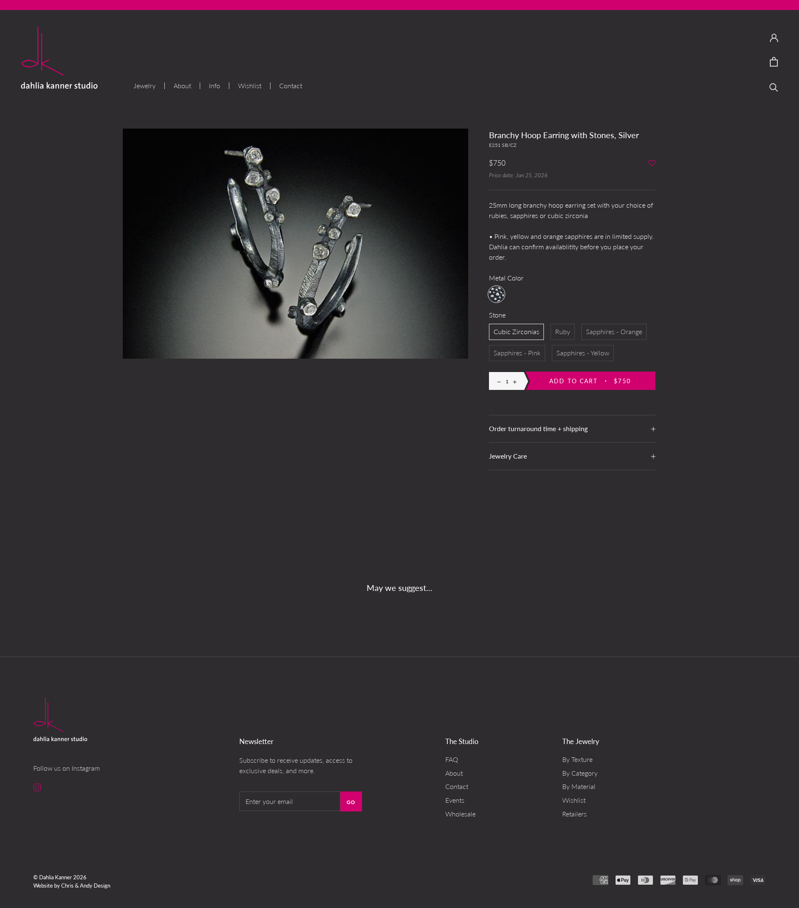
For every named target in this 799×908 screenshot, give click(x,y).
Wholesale (460, 814)
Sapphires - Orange (614, 331)
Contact (290, 85)
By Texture (577, 759)
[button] (651, 164)
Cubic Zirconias (516, 331)
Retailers (574, 814)
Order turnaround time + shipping (538, 428)
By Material (579, 786)
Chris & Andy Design (85, 885)
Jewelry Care (508, 456)
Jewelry (145, 85)
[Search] (773, 86)
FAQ (451, 759)
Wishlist (249, 85)
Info (214, 85)
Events (454, 800)
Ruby (562, 331)
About (182, 85)
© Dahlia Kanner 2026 (60, 877)
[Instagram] (37, 786)
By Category (580, 773)
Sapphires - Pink (517, 353)
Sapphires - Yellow (582, 353)
